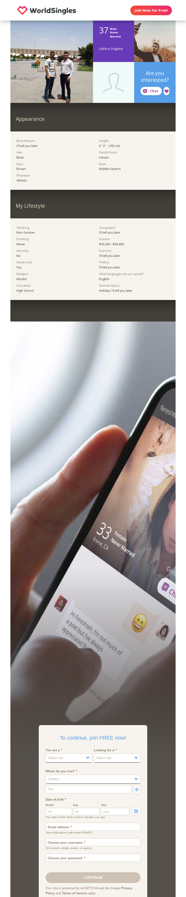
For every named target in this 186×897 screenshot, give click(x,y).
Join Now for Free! (151, 10)
